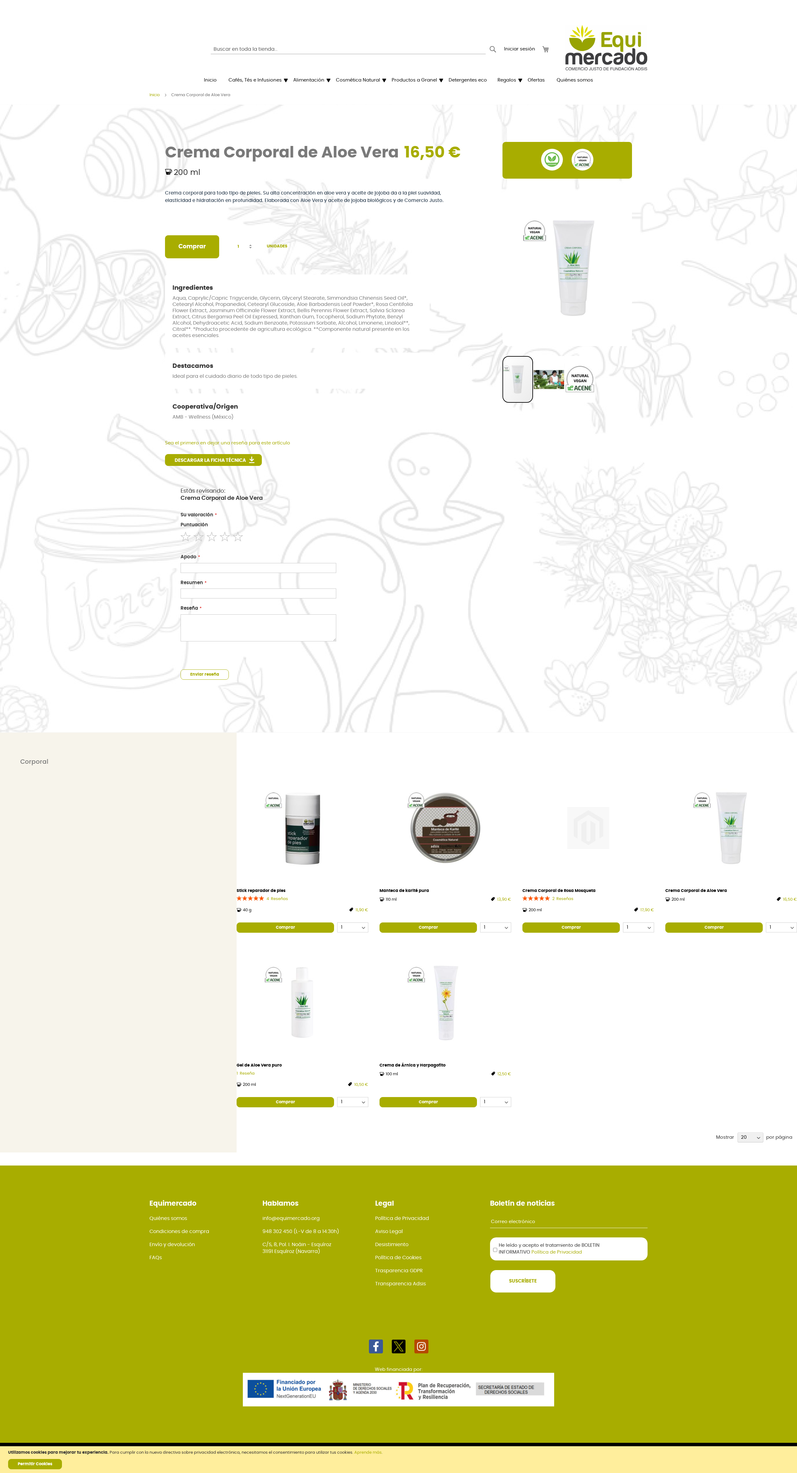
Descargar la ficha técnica (210, 460)
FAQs (155, 1257)
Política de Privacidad (402, 1218)
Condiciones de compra (179, 1231)
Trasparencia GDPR (399, 1270)
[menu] (398, 80)
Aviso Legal (389, 1231)
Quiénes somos (168, 1218)
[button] (549, 379)
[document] (399, 1459)
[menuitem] (210, 80)
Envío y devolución (172, 1244)
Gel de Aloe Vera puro (259, 1065)
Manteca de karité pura (404, 891)
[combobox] (348, 49)
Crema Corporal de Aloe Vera (696, 891)
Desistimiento (391, 1244)
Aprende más (368, 1453)
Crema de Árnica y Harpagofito (413, 1065)
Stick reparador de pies (261, 891)
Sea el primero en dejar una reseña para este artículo (227, 443)
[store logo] (606, 47)
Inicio (154, 95)
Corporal (34, 762)
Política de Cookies (398, 1257)
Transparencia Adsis (400, 1283)
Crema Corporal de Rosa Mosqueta (559, 891)
